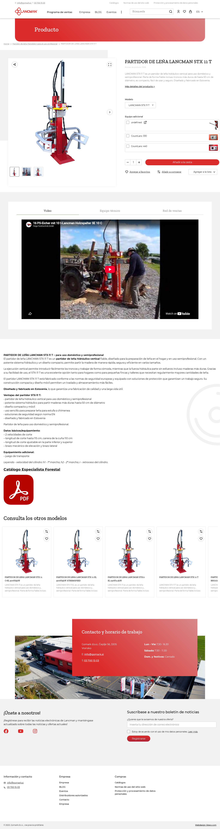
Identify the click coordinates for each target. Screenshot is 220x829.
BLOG (98, 12)
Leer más (193, 731)
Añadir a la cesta (182, 162)
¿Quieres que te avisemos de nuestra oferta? (150, 719)
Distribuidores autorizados (73, 795)
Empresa (84, 12)
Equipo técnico (110, 210)
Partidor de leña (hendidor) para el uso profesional (35, 44)
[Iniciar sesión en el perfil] (178, 11)
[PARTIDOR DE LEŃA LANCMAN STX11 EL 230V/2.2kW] (130, 551)
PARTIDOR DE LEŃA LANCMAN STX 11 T (78, 44)
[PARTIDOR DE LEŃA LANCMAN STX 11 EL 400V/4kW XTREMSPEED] (78, 551)
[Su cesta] (190, 11)
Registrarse (138, 738)
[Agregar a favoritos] (46, 538)
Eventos (111, 12)
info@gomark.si (24, 3)
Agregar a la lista (202, 172)
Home (6, 44)
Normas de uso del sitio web (136, 3)
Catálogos (114, 3)
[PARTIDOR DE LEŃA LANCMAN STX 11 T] (181, 551)
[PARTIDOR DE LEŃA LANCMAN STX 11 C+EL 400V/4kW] (27, 551)
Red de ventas (172, 210)
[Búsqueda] (171, 11)
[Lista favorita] (184, 11)
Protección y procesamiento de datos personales (176, 3)
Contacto (64, 799)
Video (47, 210)
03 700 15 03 (39, 3)
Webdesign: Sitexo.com (205, 825)
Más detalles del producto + (140, 86)
